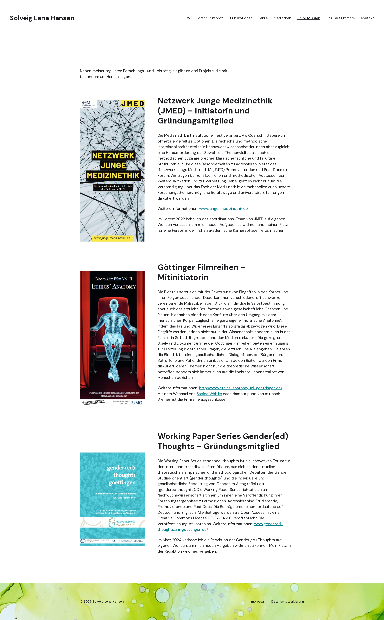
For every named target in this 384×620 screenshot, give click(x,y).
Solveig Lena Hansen (42, 18)
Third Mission (308, 18)
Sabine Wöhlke (209, 393)
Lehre (263, 18)
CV (187, 18)
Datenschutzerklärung (287, 602)
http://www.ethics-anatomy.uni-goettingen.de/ (240, 387)
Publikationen (241, 18)
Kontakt (367, 18)
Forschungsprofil (210, 18)
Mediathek (282, 18)
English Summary (340, 18)
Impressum (258, 602)
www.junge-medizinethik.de (223, 208)
